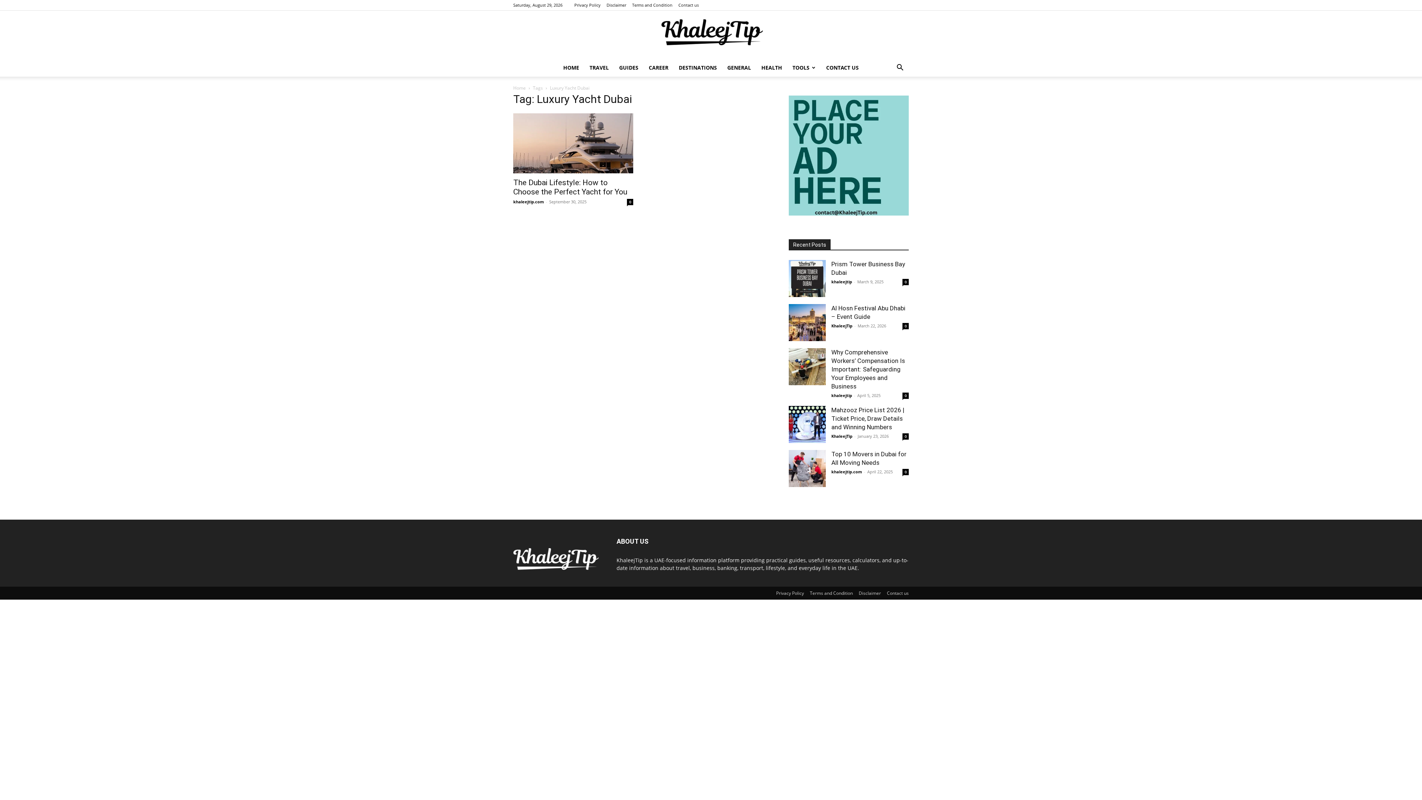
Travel (599, 67)
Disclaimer (616, 5)
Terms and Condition (652, 5)
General (739, 67)
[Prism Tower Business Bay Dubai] (807, 278)
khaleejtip (841, 281)
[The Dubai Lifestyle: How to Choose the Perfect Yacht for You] (573, 143)
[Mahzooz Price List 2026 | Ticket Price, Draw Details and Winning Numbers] (807, 424)
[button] (900, 68)
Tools (801, 67)
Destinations (698, 67)
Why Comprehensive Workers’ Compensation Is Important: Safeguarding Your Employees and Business (868, 369)
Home (571, 67)
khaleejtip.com (528, 201)
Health (771, 67)
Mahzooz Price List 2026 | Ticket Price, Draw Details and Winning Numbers (867, 418)
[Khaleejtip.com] (711, 35)
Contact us (688, 5)
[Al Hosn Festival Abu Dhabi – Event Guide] (807, 322)
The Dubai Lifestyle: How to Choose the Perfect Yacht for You (570, 187)
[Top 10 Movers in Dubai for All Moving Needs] (807, 468)
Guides (628, 67)
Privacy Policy (587, 5)
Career (658, 67)
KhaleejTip (841, 326)
